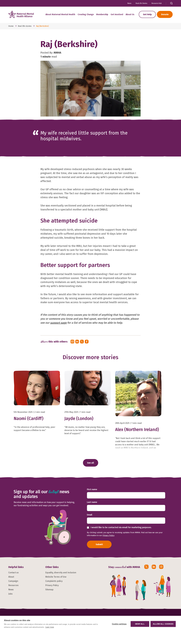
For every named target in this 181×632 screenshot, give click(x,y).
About (11, 577)
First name (92, 489)
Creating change (86, 14)
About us (130, 14)
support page (58, 322)
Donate (165, 14)
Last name (92, 502)
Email (89, 514)
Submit (99, 544)
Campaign (13, 581)
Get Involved (117, 14)
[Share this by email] (72, 341)
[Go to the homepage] (21, 14)
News (129, 3)
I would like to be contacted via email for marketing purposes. (121, 527)
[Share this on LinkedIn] (77, 341)
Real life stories (25, 26)
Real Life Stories (141, 3)
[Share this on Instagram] (161, 567)
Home (11, 26)
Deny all (140, 624)
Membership (102, 14)
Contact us (13, 572)
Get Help (147, 14)
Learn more (49, 627)
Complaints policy (54, 581)
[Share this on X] (82, 341)
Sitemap (49, 589)
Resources (13, 585)
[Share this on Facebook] (87, 341)
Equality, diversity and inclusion (60, 572)
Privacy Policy (108, 535)
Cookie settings (119, 624)
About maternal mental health (60, 14)
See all (90, 463)
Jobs (10, 594)
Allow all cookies (163, 624)
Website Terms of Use (55, 577)
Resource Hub (157, 3)
